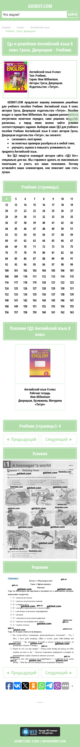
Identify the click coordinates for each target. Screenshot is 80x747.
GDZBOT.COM (40, 6)
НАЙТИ (72, 14)
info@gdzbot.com (54, 741)
